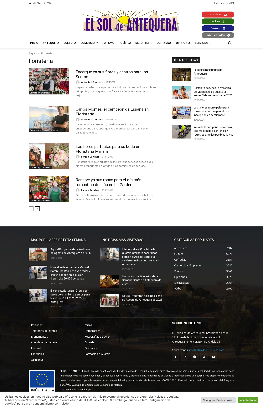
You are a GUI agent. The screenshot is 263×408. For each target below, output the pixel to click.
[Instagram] (185, 357)
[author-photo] (78, 82)
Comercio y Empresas (40, 92)
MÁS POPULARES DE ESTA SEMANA (58, 240)
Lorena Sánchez (90, 156)
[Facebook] (175, 357)
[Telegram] (194, 357)
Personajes (35, 130)
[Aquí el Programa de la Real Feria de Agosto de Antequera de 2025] (109, 300)
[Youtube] (213, 357)
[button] (229, 43)
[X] (204, 357)
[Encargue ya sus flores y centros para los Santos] (49, 81)
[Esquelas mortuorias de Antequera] (181, 74)
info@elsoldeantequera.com (206, 350)
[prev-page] (31, 208)
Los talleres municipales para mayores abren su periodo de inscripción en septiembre (211, 111)
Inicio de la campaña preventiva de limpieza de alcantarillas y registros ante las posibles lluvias (213, 131)
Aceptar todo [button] (248, 400)
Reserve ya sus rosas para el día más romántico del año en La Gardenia (108, 182)
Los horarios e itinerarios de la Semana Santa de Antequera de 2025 (141, 280)
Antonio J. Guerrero (92, 82)
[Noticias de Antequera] (131, 21)
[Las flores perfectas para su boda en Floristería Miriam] (49, 156)
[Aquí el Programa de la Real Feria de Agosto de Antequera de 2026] (38, 254)
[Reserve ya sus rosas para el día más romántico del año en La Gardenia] (49, 189)
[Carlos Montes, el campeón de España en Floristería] (49, 119)
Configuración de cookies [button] (218, 400)
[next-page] (37, 208)
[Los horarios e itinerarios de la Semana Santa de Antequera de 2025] (109, 281)
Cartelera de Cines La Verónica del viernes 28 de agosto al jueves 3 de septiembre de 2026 (213, 91)
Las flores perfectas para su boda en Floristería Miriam (108, 149)
